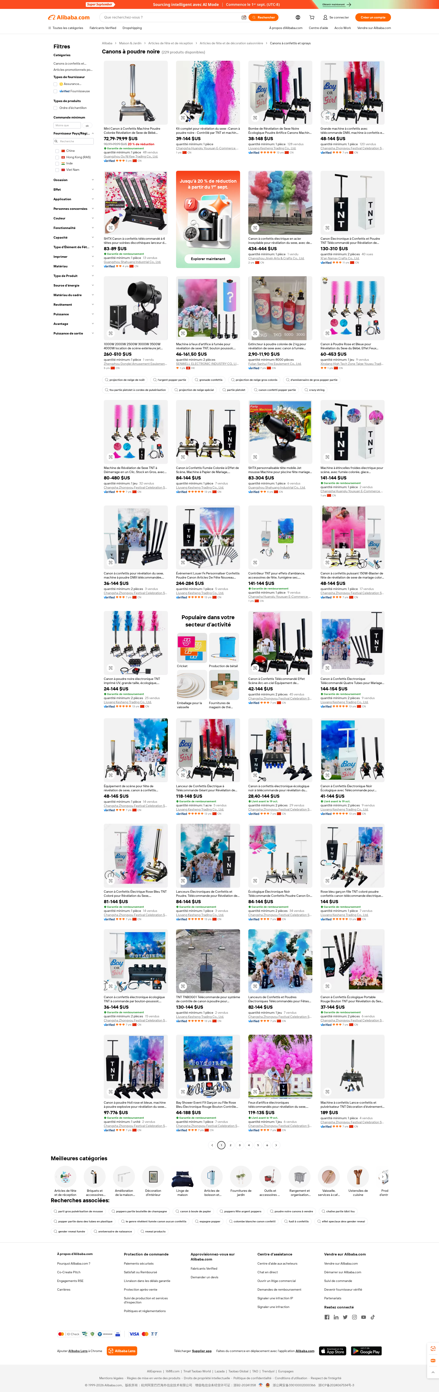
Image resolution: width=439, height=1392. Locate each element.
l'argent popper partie (172, 380)
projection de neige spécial (196, 390)
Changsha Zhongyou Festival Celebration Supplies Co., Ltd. (353, 148)
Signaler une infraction (273, 1307)
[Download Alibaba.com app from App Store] (332, 1350)
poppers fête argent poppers (242, 1211)
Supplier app (202, 1351)
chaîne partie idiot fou (340, 1211)
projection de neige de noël (127, 380)
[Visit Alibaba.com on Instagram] (354, 1317)
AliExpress (154, 1371)
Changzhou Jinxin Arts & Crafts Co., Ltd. (276, 258)
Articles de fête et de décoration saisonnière (231, 43)
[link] (433, 1349)
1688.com (172, 1371)
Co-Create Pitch (68, 1272)
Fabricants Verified (204, 1268)
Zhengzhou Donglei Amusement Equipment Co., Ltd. (136, 364)
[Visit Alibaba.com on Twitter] (345, 1317)
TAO (255, 1371)
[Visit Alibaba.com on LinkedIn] (336, 1317)
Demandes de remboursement (279, 1289)
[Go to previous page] (212, 1145)
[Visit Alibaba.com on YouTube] (363, 1317)
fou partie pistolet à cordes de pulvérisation (138, 390)
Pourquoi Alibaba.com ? (73, 1263)
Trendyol (268, 1371)
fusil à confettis (299, 1221)
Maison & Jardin (130, 43)
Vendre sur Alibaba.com (341, 1263)
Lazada (220, 1371)
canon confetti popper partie (277, 390)
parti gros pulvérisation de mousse (80, 1211)
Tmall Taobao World (197, 1371)
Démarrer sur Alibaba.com (342, 1272)
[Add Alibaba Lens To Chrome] (122, 1350)
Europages (286, 1371)
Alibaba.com (305, 1351)
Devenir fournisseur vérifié (343, 1289)
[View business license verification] (261, 1385)
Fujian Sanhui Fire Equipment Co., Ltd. (274, 364)
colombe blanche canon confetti (255, 1221)
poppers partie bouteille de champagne (141, 1211)
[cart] (312, 18)
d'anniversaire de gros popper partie (314, 380)
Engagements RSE (70, 1281)
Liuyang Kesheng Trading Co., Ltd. (272, 148)
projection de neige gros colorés (256, 380)
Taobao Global (238, 1371)
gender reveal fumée (71, 1231)
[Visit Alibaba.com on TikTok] (372, 1317)
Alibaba (107, 43)
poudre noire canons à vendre (294, 1211)
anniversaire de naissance (115, 1231)
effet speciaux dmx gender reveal (343, 1221)
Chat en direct (267, 1272)
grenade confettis (210, 380)
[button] (244, 17)
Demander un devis (204, 1277)
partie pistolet (236, 390)
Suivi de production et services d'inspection (146, 1300)
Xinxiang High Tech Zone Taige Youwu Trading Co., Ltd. (353, 364)
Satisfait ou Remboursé (140, 1272)
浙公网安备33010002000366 (294, 1385)
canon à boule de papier (195, 1211)
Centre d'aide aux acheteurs (277, 1263)
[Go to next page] (276, 1145)
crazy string (316, 390)
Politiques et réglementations (145, 1311)
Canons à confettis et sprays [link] (290, 43)
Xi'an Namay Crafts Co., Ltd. (340, 258)
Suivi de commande (338, 1281)
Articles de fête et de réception (170, 43)
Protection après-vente (140, 1289)
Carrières (63, 1289)
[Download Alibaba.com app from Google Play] (366, 1350)
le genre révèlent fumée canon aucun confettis (156, 1221)
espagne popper (210, 1221)
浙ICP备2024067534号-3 (336, 1385)
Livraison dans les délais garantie (147, 1281)
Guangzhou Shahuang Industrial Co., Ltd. (132, 262)
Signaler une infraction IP (275, 1298)
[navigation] (73, 594)
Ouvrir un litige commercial (276, 1281)
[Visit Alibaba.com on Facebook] (327, 1317)
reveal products (155, 1231)
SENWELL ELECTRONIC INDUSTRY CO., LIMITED (208, 364)
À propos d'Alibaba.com (75, 1254)
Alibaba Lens (78, 1351)
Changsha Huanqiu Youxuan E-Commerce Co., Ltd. (208, 148)
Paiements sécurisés (139, 1263)
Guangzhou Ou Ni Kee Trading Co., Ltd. (131, 156)
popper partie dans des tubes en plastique (85, 1221)
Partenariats (332, 1298)
